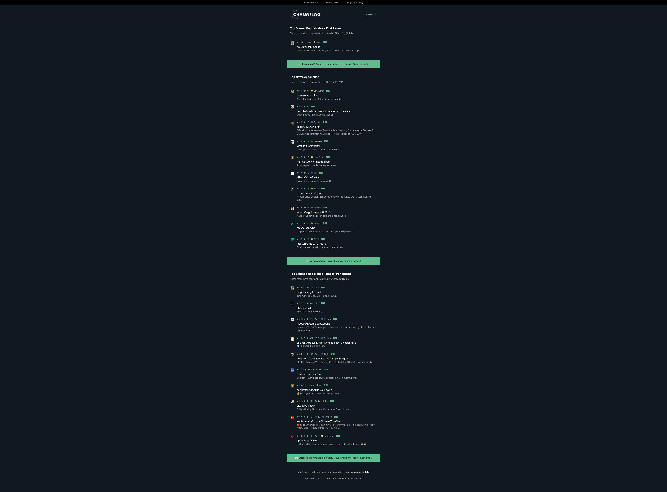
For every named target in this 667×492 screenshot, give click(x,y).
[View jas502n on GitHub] (292, 240)
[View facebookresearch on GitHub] (292, 320)
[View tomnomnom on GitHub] (292, 190)
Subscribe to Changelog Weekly (316, 457)
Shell (316, 188)
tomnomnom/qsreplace (310, 193)
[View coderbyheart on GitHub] (292, 108)
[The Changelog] (305, 18)
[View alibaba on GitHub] (292, 174)
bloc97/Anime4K (306, 405)
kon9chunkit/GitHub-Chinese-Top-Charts (320, 421)
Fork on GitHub (333, 2)
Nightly (371, 14)
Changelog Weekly (354, 2)
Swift (318, 42)
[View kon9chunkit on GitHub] (292, 418)
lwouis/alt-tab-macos (308, 46)
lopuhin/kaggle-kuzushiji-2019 (313, 212)
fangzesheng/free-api (309, 292)
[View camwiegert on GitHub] (292, 92)
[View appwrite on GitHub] (292, 437)
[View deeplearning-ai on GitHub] (292, 355)
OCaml (317, 223)
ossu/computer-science (310, 374)
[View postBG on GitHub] (292, 123)
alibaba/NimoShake (308, 177)
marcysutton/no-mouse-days (313, 161)
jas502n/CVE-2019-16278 (311, 243)
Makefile (318, 141)
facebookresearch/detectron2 (313, 323)
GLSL (325, 400)
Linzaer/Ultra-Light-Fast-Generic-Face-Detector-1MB (326, 342)
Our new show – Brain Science (326, 261)
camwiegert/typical (307, 95)
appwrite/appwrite (307, 440)
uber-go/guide (304, 308)
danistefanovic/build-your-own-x (315, 390)
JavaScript (319, 90)
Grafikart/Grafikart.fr (308, 145)
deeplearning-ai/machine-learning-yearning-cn (322, 358)
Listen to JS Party (311, 64)
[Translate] (325, 42)
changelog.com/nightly (357, 472)
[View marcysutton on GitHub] (292, 158)
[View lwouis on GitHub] (292, 44)
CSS (326, 353)
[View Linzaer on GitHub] (292, 339)
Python (317, 122)
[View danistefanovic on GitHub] (292, 387)
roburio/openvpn (306, 227)
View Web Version (312, 2)
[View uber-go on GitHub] (292, 305)
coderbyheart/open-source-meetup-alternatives (323, 111)
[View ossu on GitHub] (292, 371)
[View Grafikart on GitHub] (292, 143)
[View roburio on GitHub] (292, 225)
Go (315, 172)
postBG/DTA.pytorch (308, 126)
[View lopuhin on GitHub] (292, 209)
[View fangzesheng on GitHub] (292, 289)
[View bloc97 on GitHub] (292, 402)
